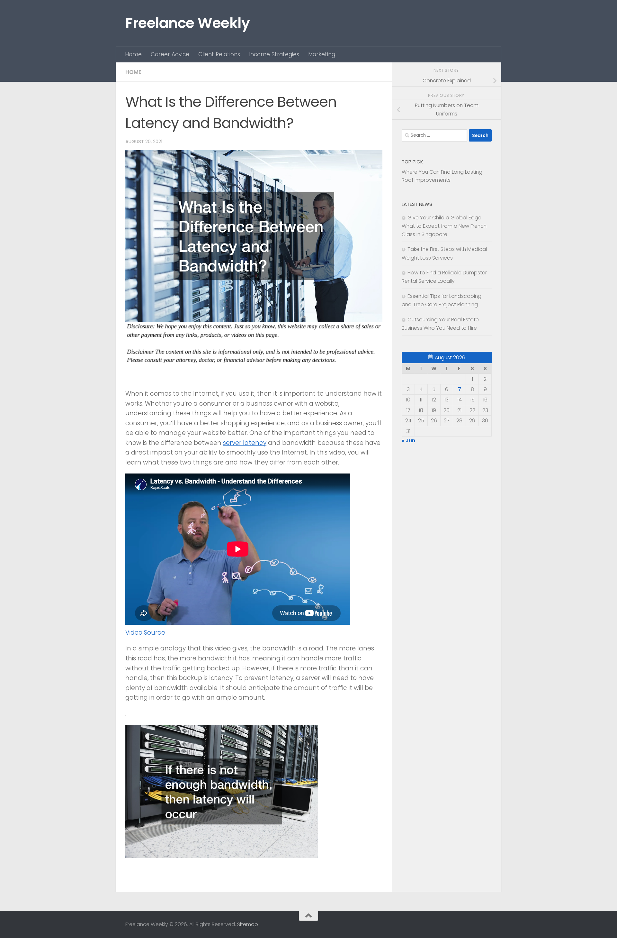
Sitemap (247, 924)
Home (133, 54)
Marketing (321, 54)
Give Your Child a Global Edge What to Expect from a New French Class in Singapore (444, 226)
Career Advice (170, 54)
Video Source (145, 632)
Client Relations (219, 54)
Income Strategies (274, 54)
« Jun (408, 440)
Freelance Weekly (187, 23)
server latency (244, 442)
